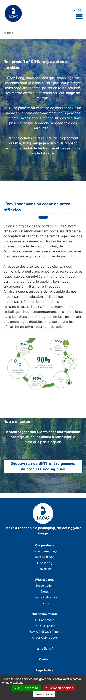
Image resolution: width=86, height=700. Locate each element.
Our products (44, 545)
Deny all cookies (60, 688)
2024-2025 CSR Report (45, 631)
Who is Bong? (45, 579)
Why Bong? (45, 648)
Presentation (44, 585)
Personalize (44, 694)
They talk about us (44, 597)
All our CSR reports (45, 637)
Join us (44, 603)
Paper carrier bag (45, 551)
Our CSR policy (44, 626)
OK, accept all (28, 688)
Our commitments (45, 614)
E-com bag (44, 563)
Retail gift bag (44, 557)
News (45, 591)
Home (8, 33)
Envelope (44, 569)
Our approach (44, 620)
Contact (45, 659)
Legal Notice (44, 670)
